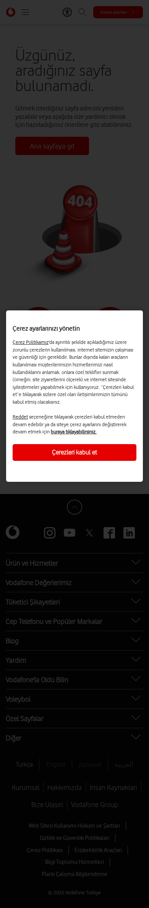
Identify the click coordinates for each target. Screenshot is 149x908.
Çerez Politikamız (31, 342)
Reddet (20, 417)
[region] (74, 396)
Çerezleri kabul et (74, 452)
